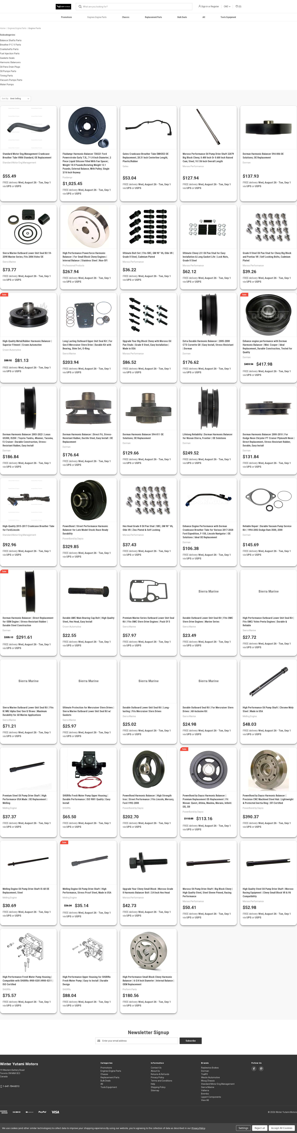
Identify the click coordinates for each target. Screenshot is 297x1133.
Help (153, 1084)
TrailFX (204, 1074)
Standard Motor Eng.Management (218, 1084)
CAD (226, 6)
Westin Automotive (210, 1077)
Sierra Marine (207, 1087)
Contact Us (156, 1067)
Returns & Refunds (160, 1074)
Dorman (205, 1071)
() (239, 6)
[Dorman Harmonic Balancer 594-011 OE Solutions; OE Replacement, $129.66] (148, 408)
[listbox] (20, 98)
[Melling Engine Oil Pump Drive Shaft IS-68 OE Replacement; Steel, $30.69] (28, 862)
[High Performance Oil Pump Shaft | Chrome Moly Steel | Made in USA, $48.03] (268, 681)
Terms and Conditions (161, 1080)
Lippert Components (211, 1097)
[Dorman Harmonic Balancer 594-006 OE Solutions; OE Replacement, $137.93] (268, 127)
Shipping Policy (158, 1087)
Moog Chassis (208, 1080)
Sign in (204, 6)
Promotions (66, 17)
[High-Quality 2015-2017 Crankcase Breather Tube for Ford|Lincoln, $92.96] (28, 499)
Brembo (205, 1093)
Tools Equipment (228, 17)
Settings (243, 1128)
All (203, 17)
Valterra (205, 1090)
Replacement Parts (153, 17)
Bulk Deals (182, 17)
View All (205, 1100)
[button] (148, 1121)
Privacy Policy (157, 1077)
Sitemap (155, 1090)
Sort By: (5, 98)
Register (215, 6)
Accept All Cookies (281, 1128)
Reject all (260, 1128)
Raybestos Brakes (210, 1067)
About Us (155, 1071)
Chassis (125, 17)
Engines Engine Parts (97, 17)
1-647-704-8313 (11, 1086)
